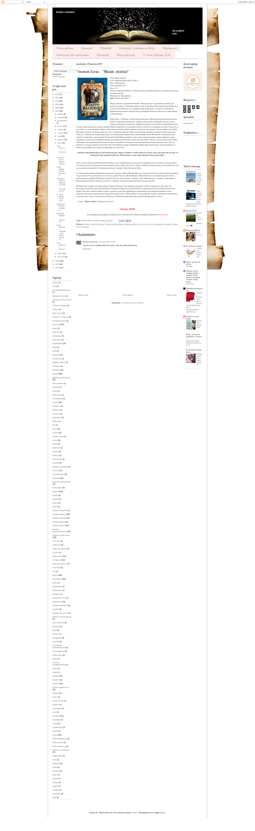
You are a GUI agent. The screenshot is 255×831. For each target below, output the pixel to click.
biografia (55, 355)
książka (101, 224)
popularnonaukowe (59, 605)
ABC (54, 286)
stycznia (60, 257)
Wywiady (105, 48)
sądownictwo (57, 727)
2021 (57, 98)
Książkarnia (191, 171)
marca (60, 143)
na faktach (56, 560)
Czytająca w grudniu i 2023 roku (199, 252)
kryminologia (57, 488)
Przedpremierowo (59, 321)
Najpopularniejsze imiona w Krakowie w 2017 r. (193, 343)
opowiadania (57, 586)
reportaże (56, 680)
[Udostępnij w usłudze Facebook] (127, 220)
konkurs (55, 470)
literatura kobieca (59, 514)
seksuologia (57, 708)
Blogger (162, 813)
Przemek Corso (147, 224)
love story (56, 541)
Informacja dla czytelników (72, 55)
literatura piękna (58, 522)
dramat (55, 374)
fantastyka (56, 417)
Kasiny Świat (191, 211)
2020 (57, 101)
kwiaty (54, 507)
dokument (56, 370)
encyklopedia (57, 399)
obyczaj (55, 575)
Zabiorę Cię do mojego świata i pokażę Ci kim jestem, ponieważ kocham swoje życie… (193, 276)
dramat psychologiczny (61, 378)
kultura (55, 503)
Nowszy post (83, 295)
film (53, 425)
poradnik (55, 609)
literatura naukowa (59, 518)
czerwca (60, 133)
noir (53, 571)
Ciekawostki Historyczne (61, 300)
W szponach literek (194, 246)
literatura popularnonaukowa (59, 530)
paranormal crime (59, 598)
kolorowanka (57, 459)
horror (54, 440)
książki (55, 495)
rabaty (54, 659)
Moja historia (57, 313)
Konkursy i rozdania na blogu (137, 48)
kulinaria (55, 499)
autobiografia (57, 343)
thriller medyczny (59, 746)
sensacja (85, 227)
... (187, 189)
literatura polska (111, 224)
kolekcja (55, 455)
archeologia (56, 336)
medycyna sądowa (59, 549)
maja (59, 136)
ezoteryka (56, 406)
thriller (54, 735)
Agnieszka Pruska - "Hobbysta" (61, 207)
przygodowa (158, 224)
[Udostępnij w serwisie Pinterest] (130, 220)
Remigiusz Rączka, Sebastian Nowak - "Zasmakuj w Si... (61, 185)
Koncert (55, 309)
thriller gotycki (57, 742)
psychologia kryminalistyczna (58, 646)
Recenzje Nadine (193, 230)
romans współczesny (60, 687)
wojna (54, 767)
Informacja (190, 284)
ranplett (135, 813)
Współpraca (170, 48)
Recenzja (168, 224)
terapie (55, 731)
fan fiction (56, 414)
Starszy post (172, 295)
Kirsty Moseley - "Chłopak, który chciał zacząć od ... (61, 232)
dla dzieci (56, 366)
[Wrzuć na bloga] (122, 220)
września (61, 126)
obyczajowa (56, 579)
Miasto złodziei (124, 224)
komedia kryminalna (60, 467)
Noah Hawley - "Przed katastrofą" (61, 171)
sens (54, 712)
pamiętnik (56, 594)
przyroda (55, 642)
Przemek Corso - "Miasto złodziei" (61, 161)
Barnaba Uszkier (58, 296)
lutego (60, 253)
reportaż (55, 676)
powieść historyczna (60, 613)
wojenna (55, 764)
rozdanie (55, 693)
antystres (56, 332)
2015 (57, 264)
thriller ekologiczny (59, 739)
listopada (61, 117)
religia (54, 672)
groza (54, 429)
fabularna (56, 410)
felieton (55, 421)
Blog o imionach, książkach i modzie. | (194, 336)
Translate (61, 77)
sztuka (55, 724)
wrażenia (55, 771)
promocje (56, 626)
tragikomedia (57, 756)
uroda (54, 760)
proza (54, 630)
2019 (57, 104)
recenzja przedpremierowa (58, 664)
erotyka (55, 402)
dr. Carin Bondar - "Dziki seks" (61, 197)
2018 (57, 108)
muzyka (55, 552)
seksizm (55, 705)
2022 (57, 94)
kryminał (93, 224)
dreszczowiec (57, 383)
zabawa (55, 782)
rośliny (55, 697)
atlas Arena (56, 340)
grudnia (60, 114)
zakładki (55, 790)
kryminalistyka (58, 474)
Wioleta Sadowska (90, 242)
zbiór (54, 798)
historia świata (57, 436)
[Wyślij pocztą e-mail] (120, 220)
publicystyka (57, 655)
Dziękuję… (190, 266)
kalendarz (56, 448)
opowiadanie (57, 590)
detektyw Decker (58, 362)
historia (86, 224)
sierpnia (60, 130)
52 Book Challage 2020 (157, 55)
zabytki (55, 786)
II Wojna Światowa (59, 306)
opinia (54, 583)
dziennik (55, 387)
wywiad (55, 779)
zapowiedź (56, 794)
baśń (54, 351)
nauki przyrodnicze (59, 564)
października (62, 121)
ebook (54, 391)
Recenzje (87, 48)
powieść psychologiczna (61, 617)
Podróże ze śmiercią (60, 317)
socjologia (56, 720)
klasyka (55, 452)
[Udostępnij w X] (125, 220)
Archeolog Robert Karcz (61, 290)
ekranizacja (56, 395)
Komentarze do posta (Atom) (132, 303)
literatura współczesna (61, 535)
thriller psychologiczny (61, 750)
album (54, 328)
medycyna (56, 545)
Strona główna (65, 48)
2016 (57, 261)
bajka (54, 347)
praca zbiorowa (58, 623)
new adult (56, 568)
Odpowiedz (87, 249)
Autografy (103, 55)
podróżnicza (135, 224)
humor (54, 444)
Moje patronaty (126, 55)
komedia (55, 463)
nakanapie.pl (188, 123)
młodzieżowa (57, 556)
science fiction (58, 701)
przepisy (55, 634)
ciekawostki (56, 359)
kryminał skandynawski (61, 482)
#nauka (55, 283)
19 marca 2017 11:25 (107, 242)
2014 (57, 268)
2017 (57, 111)
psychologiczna (58, 651)
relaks (54, 668)
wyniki (54, 775)
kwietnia (60, 140)
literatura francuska (59, 510)
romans (55, 684)
